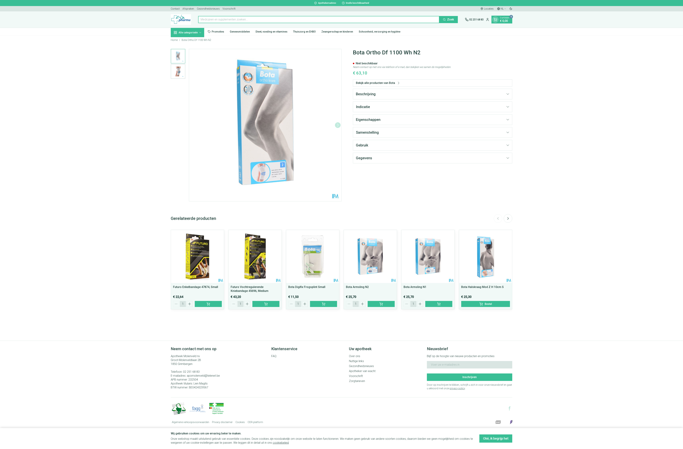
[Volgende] (338, 125)
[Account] (487, 19)
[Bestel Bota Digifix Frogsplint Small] (323, 304)
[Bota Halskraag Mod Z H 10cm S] (485, 256)
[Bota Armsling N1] (427, 256)
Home (174, 40)
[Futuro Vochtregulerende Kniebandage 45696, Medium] (255, 256)
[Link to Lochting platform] (511, 422)
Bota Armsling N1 (415, 287)
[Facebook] (509, 408)
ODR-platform (255, 422)
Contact (175, 8)
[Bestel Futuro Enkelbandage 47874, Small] (208, 304)
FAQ (273, 356)
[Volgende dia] (508, 218)
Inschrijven (469, 377)
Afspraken (188, 8)
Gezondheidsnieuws (208, 8)
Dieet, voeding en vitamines (271, 31)
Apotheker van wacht (362, 371)
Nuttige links (356, 361)
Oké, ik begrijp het (496, 438)
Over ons (354, 356)
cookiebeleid (281, 442)
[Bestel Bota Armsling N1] (438, 304)
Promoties (218, 31)
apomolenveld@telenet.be (203, 375)
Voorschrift (229, 8)
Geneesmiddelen (240, 31)
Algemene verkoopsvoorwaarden (190, 422)
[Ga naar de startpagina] (181, 19)
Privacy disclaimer (222, 422)
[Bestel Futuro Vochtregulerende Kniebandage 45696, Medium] (265, 304)
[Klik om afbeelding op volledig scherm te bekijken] (265, 125)
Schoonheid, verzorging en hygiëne (379, 31)
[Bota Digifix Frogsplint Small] (312, 256)
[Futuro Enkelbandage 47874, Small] (197, 256)
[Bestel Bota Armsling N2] (381, 304)
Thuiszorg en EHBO (304, 31)
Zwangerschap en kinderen (337, 31)
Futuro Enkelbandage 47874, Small (195, 287)
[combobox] (318, 19)
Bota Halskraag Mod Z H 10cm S (482, 287)
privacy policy (457, 388)
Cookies (240, 422)
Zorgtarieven (357, 381)
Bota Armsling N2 (357, 287)
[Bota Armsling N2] (370, 256)
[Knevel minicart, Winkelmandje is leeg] (495, 19)
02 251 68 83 (191, 371)
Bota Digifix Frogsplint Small (306, 287)
